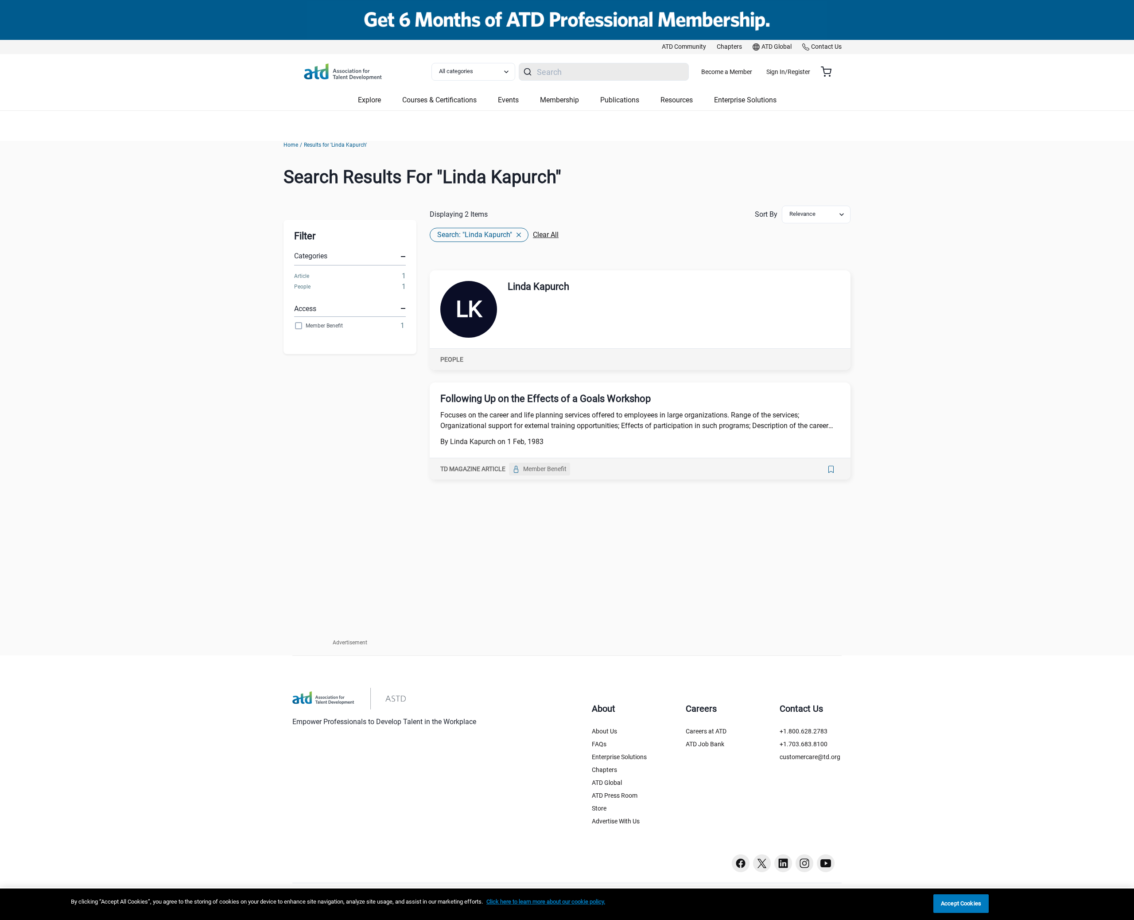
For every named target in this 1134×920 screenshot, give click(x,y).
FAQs (599, 744)
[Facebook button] (741, 863)
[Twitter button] (762, 863)
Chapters (604, 769)
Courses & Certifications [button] (439, 100)
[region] (567, 904)
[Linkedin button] (783, 863)
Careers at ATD (706, 731)
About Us (604, 731)
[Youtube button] (826, 863)
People (302, 287)
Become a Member (726, 71)
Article (301, 276)
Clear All (546, 234)
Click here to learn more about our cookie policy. (545, 901)
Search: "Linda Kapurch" (474, 234)
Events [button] (508, 100)
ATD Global (607, 782)
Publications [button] (619, 100)
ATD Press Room (614, 795)
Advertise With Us (616, 821)
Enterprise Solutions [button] (745, 100)
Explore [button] (369, 100)
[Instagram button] (804, 863)
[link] (684, 47)
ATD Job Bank (705, 744)
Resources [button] (676, 100)
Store (599, 808)
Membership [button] (559, 100)
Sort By (766, 214)
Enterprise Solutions (619, 756)
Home (291, 145)
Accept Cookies (961, 903)
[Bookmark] (831, 469)
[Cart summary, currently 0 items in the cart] (829, 72)
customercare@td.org (810, 756)
